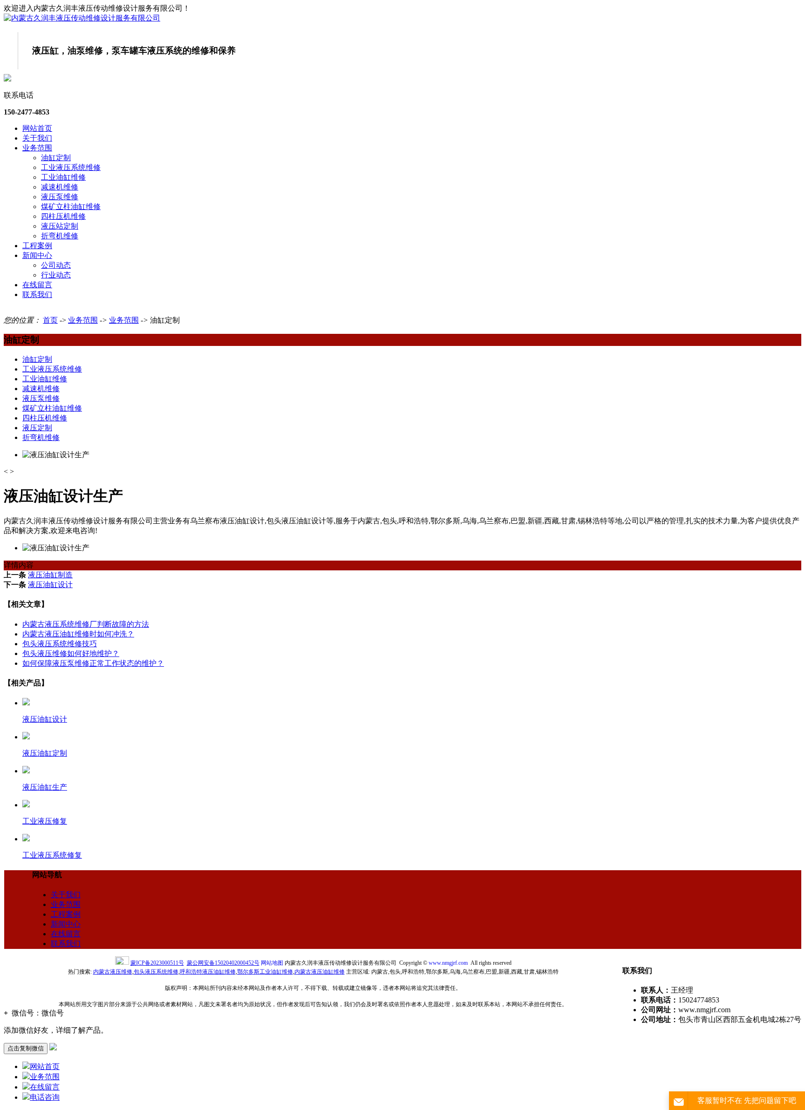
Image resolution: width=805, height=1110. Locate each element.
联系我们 (37, 294)
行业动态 (56, 275)
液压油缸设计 (50, 585)
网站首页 (37, 128)
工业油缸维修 (63, 177)
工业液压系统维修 (71, 167)
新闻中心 (37, 255)
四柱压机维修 (63, 216)
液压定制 (37, 428)
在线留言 (37, 285)
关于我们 (37, 138)
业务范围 (37, 148)
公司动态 (56, 265)
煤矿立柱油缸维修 (71, 206)
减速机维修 (59, 187)
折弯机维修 (59, 236)
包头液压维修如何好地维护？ (70, 653)
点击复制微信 (25, 1048)
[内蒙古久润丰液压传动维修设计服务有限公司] (82, 18)
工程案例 (37, 246)
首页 (50, 320)
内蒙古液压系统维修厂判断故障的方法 (85, 624)
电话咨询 (45, 1097)
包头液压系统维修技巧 (59, 644)
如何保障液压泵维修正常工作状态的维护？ (93, 663)
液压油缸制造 (50, 575)
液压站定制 (59, 226)
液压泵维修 (59, 197)
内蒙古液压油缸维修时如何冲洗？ (78, 634)
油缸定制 (56, 158)
